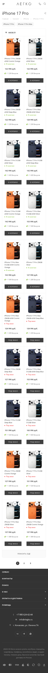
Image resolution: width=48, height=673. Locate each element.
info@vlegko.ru (26, 619)
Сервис (5, 572)
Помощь (6, 605)
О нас (5, 592)
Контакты (7, 578)
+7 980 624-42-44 (25, 615)
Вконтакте (17, 634)
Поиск (5, 585)
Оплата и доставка (12, 598)
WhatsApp (30, 634)
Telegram (24, 634)
